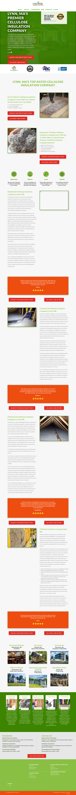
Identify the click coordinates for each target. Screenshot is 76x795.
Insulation (17, 648)
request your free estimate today (21, 57)
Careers (55, 9)
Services (26, 9)
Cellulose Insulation (8, 744)
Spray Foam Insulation (38, 648)
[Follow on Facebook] (8, 785)
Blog (42, 9)
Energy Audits (35, 9)
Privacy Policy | (63, 792)
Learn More (11, 709)
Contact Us (48, 9)
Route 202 (52, 767)
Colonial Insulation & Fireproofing (59, 764)
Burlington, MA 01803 (55, 774)
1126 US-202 (31, 766)
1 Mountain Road (54, 773)
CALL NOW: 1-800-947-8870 (17, 62)
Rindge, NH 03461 (33, 767)
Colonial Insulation (34, 764)
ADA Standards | (56, 792)
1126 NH (51, 766)
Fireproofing (62, 648)
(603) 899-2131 (32, 768)
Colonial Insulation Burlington (58, 771)
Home (19, 9)
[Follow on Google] (10, 785)
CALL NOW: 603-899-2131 (37, 756)
